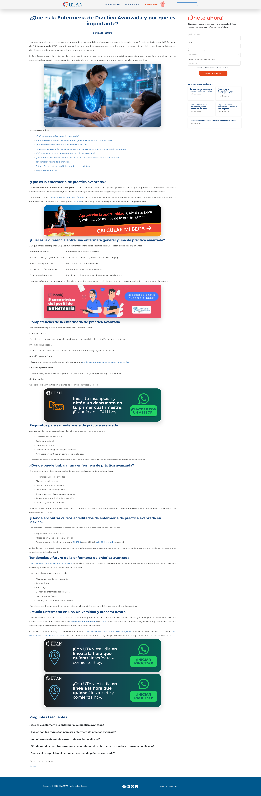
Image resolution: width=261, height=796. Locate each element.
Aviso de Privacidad (168, 786)
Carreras (32, 766)
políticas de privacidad (211, 68)
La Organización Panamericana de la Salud (50, 563)
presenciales (114, 631)
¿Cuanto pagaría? (151, 4)
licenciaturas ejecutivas (96, 631)
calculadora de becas (54, 635)
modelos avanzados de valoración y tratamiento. (105, 362)
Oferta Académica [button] (131, 4)
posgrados (126, 631)
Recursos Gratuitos (112, 4)
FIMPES (77, 542)
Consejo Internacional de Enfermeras (67, 197)
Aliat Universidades (105, 542)
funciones (77, 201)
